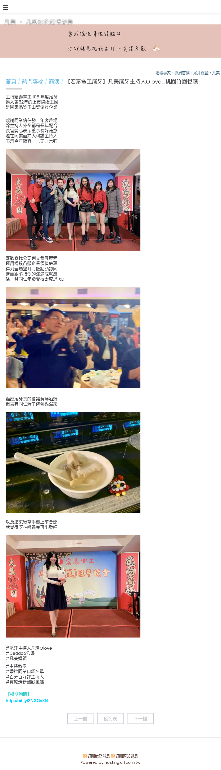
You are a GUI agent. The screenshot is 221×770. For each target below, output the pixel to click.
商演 (54, 81)
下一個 (140, 719)
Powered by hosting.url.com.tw (110, 762)
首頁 (11, 81)
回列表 (110, 719)
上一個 (80, 719)
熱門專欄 (33, 81)
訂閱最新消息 (98, 756)
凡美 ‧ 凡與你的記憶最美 (38, 22)
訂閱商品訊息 (126, 756)
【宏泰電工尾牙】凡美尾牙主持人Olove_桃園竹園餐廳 (131, 81)
